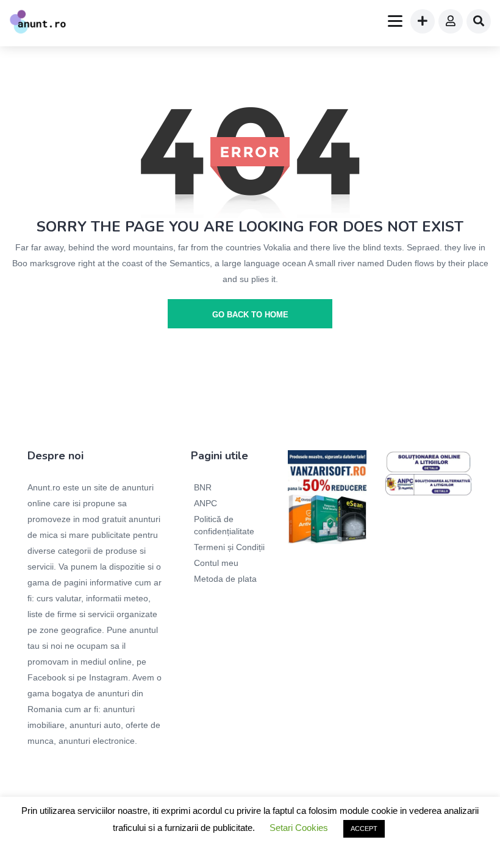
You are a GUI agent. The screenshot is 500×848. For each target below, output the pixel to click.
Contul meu (216, 563)
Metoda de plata (225, 579)
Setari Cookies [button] (299, 827)
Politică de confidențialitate (224, 525)
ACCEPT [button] (364, 828)
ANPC (205, 503)
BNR (203, 487)
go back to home (250, 314)
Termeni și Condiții (229, 547)
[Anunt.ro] (37, 23)
